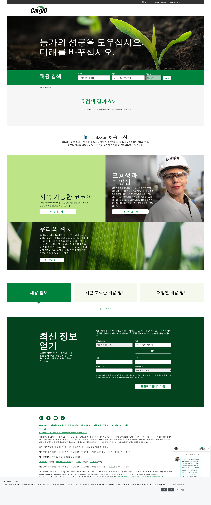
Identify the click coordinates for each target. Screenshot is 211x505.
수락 (164, 490)
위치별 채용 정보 (72, 425)
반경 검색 (149, 74)
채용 (41, 87)
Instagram (63, 418)
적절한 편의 (43, 462)
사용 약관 (97, 425)
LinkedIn (41, 418)
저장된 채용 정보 (160, 2)
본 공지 (111, 452)
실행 (167, 77)
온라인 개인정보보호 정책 (176, 485)
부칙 (79, 462)
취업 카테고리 (100, 341)
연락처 (126, 425)
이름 (98, 358)
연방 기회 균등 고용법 (63, 462)
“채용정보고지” (113, 375)
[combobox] (128, 77)
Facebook (48, 418)
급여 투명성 (94, 462)
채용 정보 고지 (108, 425)
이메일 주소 (101, 366)
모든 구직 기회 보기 (105, 308)
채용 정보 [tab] (39, 292)
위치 (113, 74)
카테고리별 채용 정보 (57, 425)
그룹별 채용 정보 (86, 425)
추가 (153, 351)
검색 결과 (48, 87)
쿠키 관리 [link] (42, 429)
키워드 (80, 74)
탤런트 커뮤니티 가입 (153, 386)
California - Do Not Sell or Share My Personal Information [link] (63, 432)
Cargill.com (43, 425)
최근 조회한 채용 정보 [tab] (105, 292)
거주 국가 (139, 366)
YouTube (56, 418)
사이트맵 (118, 425)
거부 (171, 490)
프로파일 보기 (175, 2)
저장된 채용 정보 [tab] (172, 292)
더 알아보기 (56, 211)
